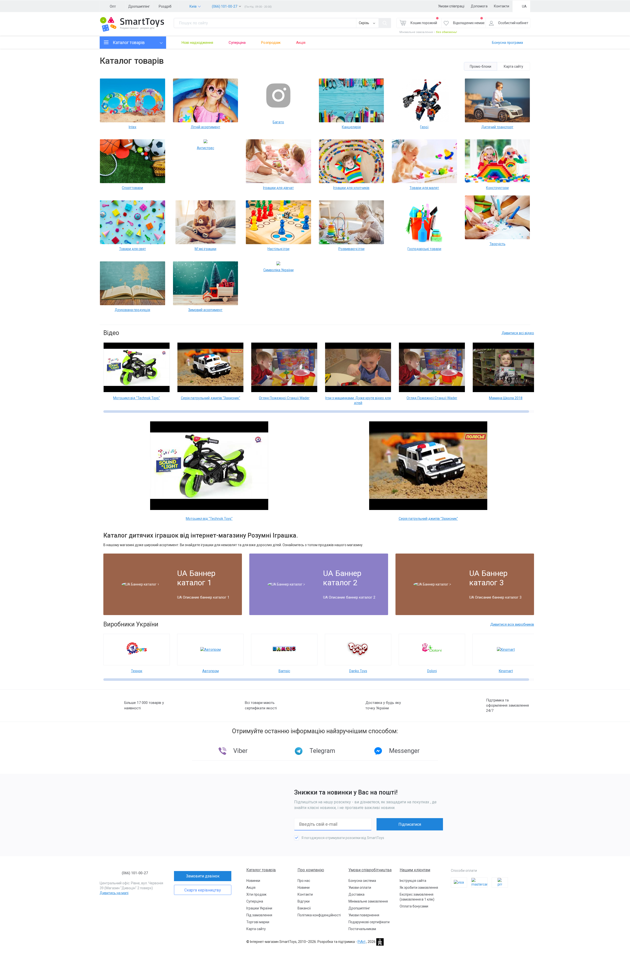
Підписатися (409, 824)
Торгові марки (257, 922)
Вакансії (304, 908)
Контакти (501, 6)
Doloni (432, 671)
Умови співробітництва (370, 870)
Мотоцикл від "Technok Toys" (136, 398)
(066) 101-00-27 (224, 6)
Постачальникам (362, 929)
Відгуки (304, 901)
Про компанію (311, 870)
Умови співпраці (451, 6)
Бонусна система (362, 881)
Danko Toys (358, 671)
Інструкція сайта (413, 881)
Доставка (356, 894)
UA (524, 6)
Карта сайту (513, 66)
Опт (113, 6)
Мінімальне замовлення (368, 901)
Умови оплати (359, 887)
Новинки (253, 881)
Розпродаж (271, 42)
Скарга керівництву (202, 890)
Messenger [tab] (404, 750)
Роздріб (165, 6)
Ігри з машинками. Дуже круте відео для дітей (358, 400)
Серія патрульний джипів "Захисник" (210, 398)
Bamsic (284, 671)
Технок (136, 671)
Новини (304, 887)
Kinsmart (506, 671)
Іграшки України (259, 908)
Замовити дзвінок (203, 876)
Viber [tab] (240, 750)
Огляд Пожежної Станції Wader (284, 398)
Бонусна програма (507, 42)
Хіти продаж (256, 894)
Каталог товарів (261, 870)
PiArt (361, 942)
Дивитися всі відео (518, 333)
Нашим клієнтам (415, 870)
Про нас (304, 881)
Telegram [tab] (322, 750)
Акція (300, 42)
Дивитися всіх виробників (512, 624)
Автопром (210, 671)
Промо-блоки (480, 66)
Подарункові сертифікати (369, 922)
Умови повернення (363, 915)
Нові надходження (197, 42)
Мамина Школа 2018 (505, 398)
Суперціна (237, 42)
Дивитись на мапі (114, 893)
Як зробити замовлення (419, 887)
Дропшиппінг (139, 6)
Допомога (479, 6)
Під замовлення (259, 915)
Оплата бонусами (414, 906)
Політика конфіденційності (319, 915)
